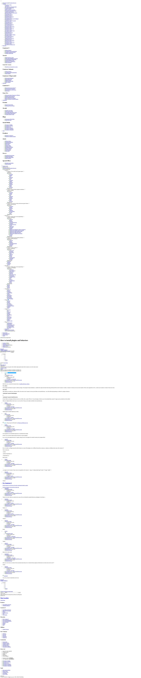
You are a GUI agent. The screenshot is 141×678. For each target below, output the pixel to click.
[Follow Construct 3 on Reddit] (8, 124)
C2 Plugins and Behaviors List (22, 422)
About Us (4, 633)
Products (4, 3)
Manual (9, 50)
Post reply (2, 348)
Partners (4, 623)
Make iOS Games (17, 232)
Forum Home (10, 104)
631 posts (12, 570)
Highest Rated (10, 157)
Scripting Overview (12, 52)
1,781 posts (13, 557)
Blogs (6, 321)
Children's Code (5, 672)
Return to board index (9, 591)
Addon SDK (10, 53)
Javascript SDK (10, 81)
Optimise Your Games (18, 233)
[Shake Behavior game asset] (0, 363)
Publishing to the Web (14, 58)
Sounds (11, 147)
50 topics (8, 570)
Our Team (4, 634)
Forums (6, 299)
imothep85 (6, 575)
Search (4, 335)
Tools (8, 151)
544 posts (12, 406)
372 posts (13, 428)
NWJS (10, 79)
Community (5, 100)
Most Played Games (13, 112)
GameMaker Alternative (7, 609)
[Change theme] (10, 330)
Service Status (5, 674)
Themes (9, 149)
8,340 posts (13, 536)
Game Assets (5, 641)
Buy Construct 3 (10, 135)
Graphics (9, 146)
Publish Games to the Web (19, 230)
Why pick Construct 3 (12, 87)
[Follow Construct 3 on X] (8, 126)
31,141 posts (13, 379)
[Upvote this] (8, 380)
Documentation (5, 612)
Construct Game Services (17, 203)
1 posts (12, 475)
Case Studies (5, 614)
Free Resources (12, 88)
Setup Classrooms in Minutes (14, 95)
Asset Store (7, 288)
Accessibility (5, 673)
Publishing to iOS (11, 60)
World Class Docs (11, 96)
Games (9, 145)
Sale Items (9, 164)
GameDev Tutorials (6, 643)
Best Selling (10, 156)
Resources (4, 45)
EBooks (9, 143)
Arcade (6, 308)
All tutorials (9, 62)
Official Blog (12, 119)
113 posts (12, 443)
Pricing (4, 611)
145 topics (9, 428)
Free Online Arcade (6, 645)
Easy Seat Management (7, 620)
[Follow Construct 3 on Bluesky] (9, 127)
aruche (1, 368)
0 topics (8, 443)
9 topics (8, 417)
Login (7, 166)
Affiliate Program (6, 629)
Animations (11, 142)
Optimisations (12, 61)
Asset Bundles (10, 163)
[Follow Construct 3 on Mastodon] (9, 129)
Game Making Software (7, 604)
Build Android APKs (12, 59)
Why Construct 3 (6, 619)
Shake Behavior (3, 364)
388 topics (9, 557)
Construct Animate (15, 189)
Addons (9, 141)
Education (4, 83)
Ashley (5, 422)
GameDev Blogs (5, 644)
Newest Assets (11, 155)
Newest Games (10, 111)
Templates (10, 148)
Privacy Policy (5, 671)
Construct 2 (12, 247)
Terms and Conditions (6, 670)
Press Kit (4, 635)
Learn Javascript (5, 622)
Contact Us (7, 328)
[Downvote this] (17, 380)
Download (11, 78)
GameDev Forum (6, 642)
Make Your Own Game (7, 610)
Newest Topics (11, 105)
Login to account (11, 329)
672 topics (9, 379)
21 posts (12, 492)
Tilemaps (9, 150)
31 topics (8, 524)
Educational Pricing (10, 97)
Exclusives (9, 158)
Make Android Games (18, 231)
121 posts (12, 524)
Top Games (10, 110)
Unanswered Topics (6, 333)
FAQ (8, 90)
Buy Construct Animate (11, 136)
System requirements (13, 51)
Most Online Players (11, 113)
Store (3, 130)
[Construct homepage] (9, 2)
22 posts (12, 513)
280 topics (9, 536)
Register (4, 166)
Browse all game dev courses (12, 66)
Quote (11, 382)
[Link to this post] (7, 381)
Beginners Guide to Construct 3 (20, 229)
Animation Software (6, 605)
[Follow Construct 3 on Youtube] (9, 125)
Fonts (8, 144)
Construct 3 (15, 171)
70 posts (12, 417)
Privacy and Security (12, 89)
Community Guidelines (7, 646)
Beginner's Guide (10, 57)
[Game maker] (9, 168)
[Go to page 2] (6, 588)
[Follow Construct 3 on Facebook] (9, 128)
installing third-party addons (24, 383)
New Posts (9, 120)
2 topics (8, 492)
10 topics (8, 406)
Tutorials (8, 73)
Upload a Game (11, 114)
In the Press (5, 636)
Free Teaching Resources (7, 621)
